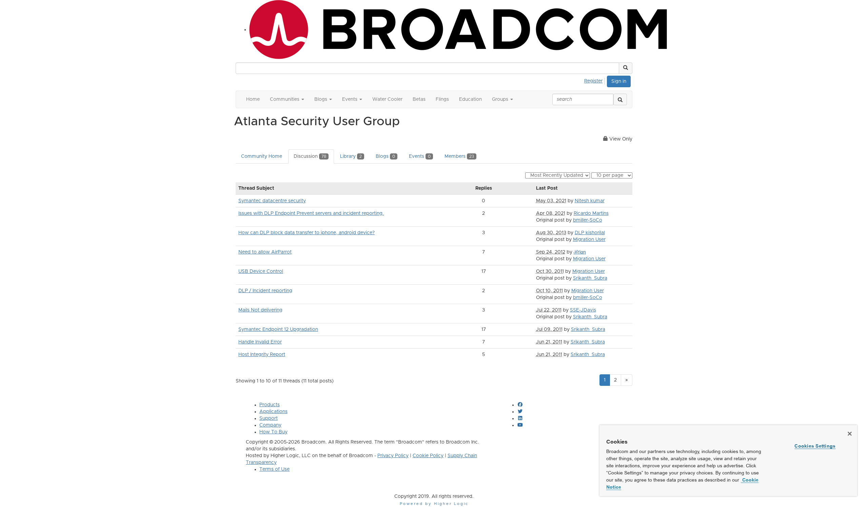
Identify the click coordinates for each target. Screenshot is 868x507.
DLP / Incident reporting (265, 290)
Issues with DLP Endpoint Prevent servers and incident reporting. (311, 213)
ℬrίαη (580, 252)
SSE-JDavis (583, 310)
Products (269, 404)
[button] (625, 68)
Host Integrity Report (261, 354)
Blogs (385, 156)
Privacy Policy (393, 455)
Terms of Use (274, 469)
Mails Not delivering (260, 310)
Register (593, 81)
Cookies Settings (814, 446)
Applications (273, 411)
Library (351, 156)
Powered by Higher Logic (434, 504)
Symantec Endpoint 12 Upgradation (278, 329)
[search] (620, 99)
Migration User (589, 239)
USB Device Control (260, 271)
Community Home (261, 156)
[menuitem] (595, 80)
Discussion (310, 156)
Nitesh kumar (590, 201)
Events (420, 156)
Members (459, 156)
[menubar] (595, 80)
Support (268, 418)
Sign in (618, 81)
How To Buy (273, 432)
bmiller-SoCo (587, 220)
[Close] (850, 434)
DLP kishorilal (590, 232)
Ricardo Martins (591, 213)
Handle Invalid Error (260, 342)
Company (270, 425)
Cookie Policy (428, 455)
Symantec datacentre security (272, 201)
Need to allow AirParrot (265, 252)
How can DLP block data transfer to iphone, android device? (306, 232)
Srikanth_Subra (590, 278)
